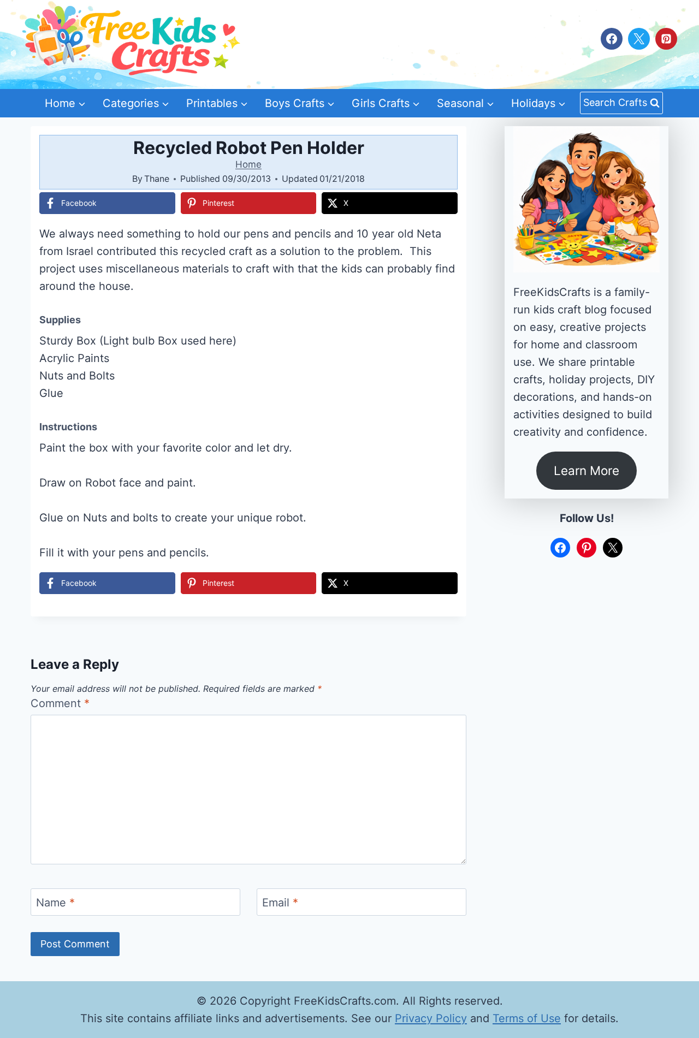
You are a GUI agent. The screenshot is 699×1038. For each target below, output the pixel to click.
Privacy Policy (431, 1018)
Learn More (586, 470)
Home (248, 164)
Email (280, 902)
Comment (60, 703)
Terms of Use (527, 1018)
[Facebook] (612, 39)
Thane (156, 178)
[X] (639, 39)
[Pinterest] (666, 39)
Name (55, 902)
